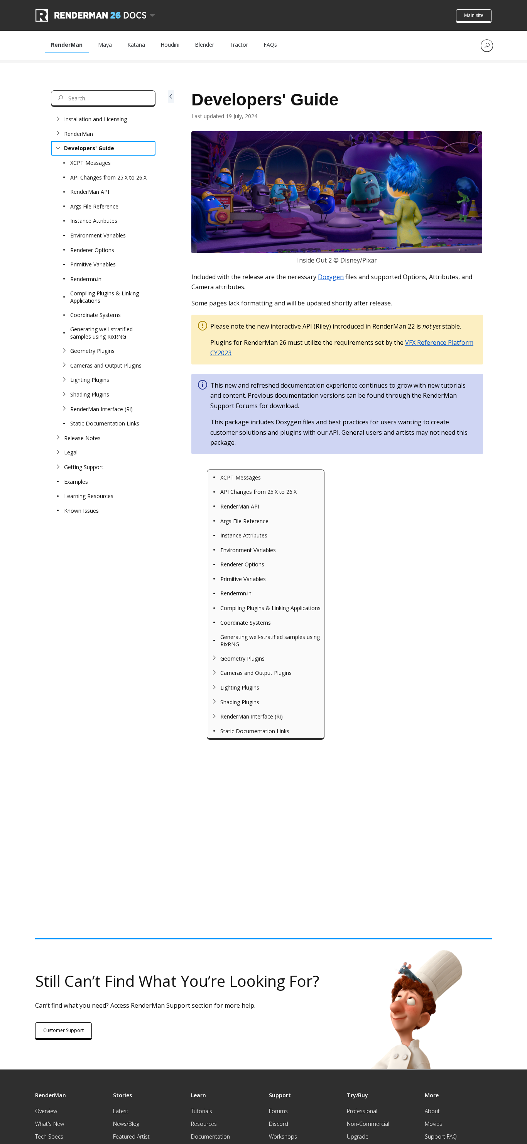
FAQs (270, 44)
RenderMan (67, 44)
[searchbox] (103, 98)
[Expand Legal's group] (58, 452)
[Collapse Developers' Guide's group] (58, 148)
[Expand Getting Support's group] (58, 467)
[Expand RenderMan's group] (58, 133)
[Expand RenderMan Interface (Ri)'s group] (64, 409)
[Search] (487, 45)
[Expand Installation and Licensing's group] (58, 119)
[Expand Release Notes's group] (58, 438)
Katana (136, 44)
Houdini (169, 44)
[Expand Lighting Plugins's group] (64, 380)
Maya (105, 44)
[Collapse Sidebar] (171, 490)
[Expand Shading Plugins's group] (64, 394)
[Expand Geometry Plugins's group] (64, 351)
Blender (204, 44)
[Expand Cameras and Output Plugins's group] (64, 365)
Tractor (239, 44)
